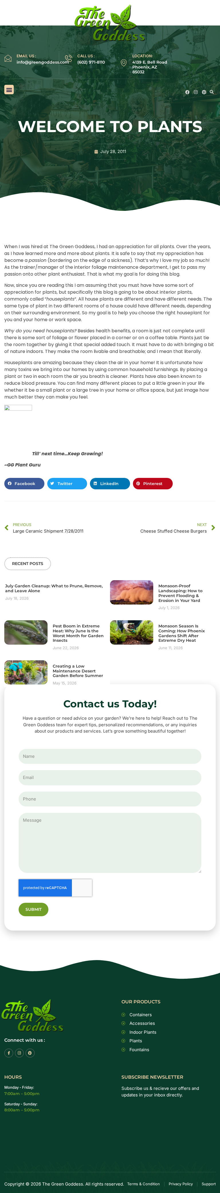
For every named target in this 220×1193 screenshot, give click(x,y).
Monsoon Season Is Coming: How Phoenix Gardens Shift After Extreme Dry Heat (181, 633)
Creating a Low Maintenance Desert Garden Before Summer (78, 671)
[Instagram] (196, 92)
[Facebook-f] (8, 1053)
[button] (9, 89)
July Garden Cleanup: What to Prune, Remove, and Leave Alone (54, 588)
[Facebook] (187, 92)
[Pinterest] (204, 92)
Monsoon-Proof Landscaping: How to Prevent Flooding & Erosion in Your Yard (180, 593)
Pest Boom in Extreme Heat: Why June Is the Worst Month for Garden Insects (78, 633)
